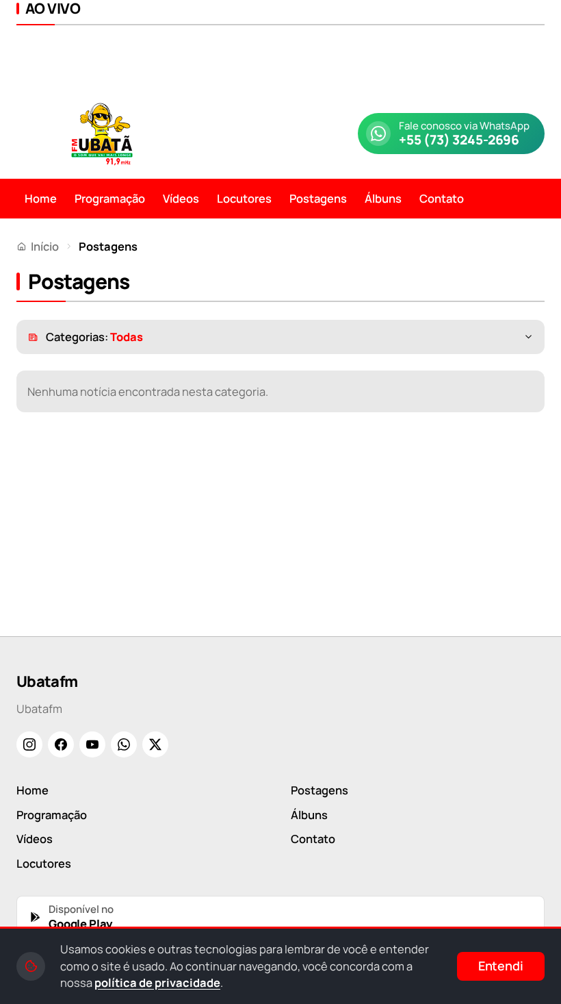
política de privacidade (157, 982)
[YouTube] (92, 744)
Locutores (244, 198)
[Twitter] (155, 744)
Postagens (318, 198)
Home (41, 198)
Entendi (500, 965)
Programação (110, 198)
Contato (441, 198)
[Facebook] (61, 744)
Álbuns (383, 198)
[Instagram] (29, 744)
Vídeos (181, 198)
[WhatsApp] (124, 744)
